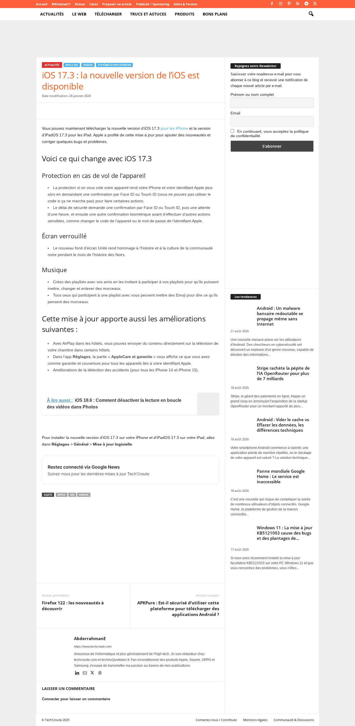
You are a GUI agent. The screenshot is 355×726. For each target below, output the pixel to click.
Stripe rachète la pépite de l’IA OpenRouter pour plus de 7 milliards (283, 373)
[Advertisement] (130, 541)
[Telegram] (306, 4)
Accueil (41, 4)
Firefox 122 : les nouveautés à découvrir (73, 605)
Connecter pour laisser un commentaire (76, 699)
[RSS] (298, 4)
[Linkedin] (78, 673)
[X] (315, 4)
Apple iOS (71, 65)
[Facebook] (272, 4)
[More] (137, 110)
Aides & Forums (185, 4)
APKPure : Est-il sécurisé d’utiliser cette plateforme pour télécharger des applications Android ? (178, 608)
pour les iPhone (174, 128)
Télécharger (108, 14)
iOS (72, 495)
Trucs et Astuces (148, 14)
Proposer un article (117, 4)
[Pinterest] (289, 4)
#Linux (80, 4)
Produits (184, 14)
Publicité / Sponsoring (152, 4)
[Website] (100, 673)
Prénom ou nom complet (252, 94)
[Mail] (85, 673)
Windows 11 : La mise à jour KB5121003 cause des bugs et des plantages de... (284, 533)
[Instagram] (280, 4)
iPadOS (88, 65)
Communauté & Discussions (294, 720)
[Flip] (124, 110)
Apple (61, 495)
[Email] (98, 110)
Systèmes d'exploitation (114, 65)
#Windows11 (61, 4)
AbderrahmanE (90, 638)
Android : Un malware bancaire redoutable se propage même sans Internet (280, 316)
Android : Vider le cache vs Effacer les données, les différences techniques (283, 425)
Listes (93, 4)
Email (235, 113)
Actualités (52, 14)
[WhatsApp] (85, 110)
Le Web (79, 14)
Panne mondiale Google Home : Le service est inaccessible (281, 476)
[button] (311, 14)
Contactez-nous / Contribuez (216, 720)
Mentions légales (255, 720)
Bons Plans (215, 14)
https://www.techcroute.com (92, 646)
